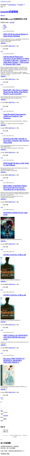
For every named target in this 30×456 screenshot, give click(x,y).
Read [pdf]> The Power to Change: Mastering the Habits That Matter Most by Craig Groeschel (15, 92)
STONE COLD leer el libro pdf (14, 255)
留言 (13, 46)
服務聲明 (15, 436)
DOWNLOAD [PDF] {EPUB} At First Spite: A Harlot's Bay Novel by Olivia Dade (16, 140)
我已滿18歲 (3, 453)
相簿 (4, 25)
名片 (4, 28)
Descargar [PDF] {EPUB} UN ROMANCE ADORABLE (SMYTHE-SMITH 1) (13, 360)
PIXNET (6, 435)
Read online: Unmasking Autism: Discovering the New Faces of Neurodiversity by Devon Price (15, 187)
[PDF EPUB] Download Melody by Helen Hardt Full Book (15, 35)
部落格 (5, 27)
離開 (8, 453)
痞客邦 (10, 46)
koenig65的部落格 (9, 11)
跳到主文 (3, 15)
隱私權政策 (25, 435)
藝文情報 (12, 22)
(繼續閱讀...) (4, 43)
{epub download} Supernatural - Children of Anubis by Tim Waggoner (14, 116)
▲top (2, 51)
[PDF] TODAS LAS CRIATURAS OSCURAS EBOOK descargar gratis (15, 337)
